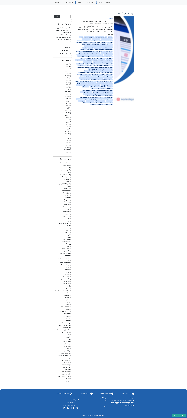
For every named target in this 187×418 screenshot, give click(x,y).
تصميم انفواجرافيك (67, 281)
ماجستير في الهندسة (66, 332)
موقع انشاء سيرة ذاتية (99, 102)
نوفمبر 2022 (68, 112)
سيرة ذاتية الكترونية (95, 79)
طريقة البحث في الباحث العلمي (64, 311)
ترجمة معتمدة (67, 271)
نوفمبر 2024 (68, 72)
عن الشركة (79, 2)
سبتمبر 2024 (68, 75)
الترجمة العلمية (67, 204)
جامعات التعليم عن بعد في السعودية (63, 290)
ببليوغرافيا (69, 234)
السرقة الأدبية (68, 222)
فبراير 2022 (68, 128)
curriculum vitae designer (106, 39)
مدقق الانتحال (68, 338)
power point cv (109, 60)
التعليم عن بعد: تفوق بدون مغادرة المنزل (63, 35)
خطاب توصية (68, 299)
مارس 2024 (68, 86)
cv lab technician (100, 46)
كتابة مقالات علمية (67, 327)
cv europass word (92, 42)
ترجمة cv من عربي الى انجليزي (106, 71)
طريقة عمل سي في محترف (106, 85)
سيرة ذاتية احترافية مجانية (106, 79)
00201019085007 (126, 393)
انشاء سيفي (80, 65)
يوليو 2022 (68, 119)
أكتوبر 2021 (68, 135)
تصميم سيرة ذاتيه (108, 78)
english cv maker (99, 55)
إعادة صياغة (68, 181)
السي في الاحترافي (108, 63)
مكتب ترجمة (68, 350)
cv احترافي (98, 53)
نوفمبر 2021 (68, 133)
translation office (67, 164)
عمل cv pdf (109, 86)
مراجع (69, 339)
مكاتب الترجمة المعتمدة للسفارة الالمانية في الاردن (101, 99)
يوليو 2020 (68, 151)
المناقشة (69, 227)
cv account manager (86, 39)
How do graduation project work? (63, 38)
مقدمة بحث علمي (67, 345)
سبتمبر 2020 (68, 147)
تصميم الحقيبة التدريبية (66, 280)
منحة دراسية (68, 369)
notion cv (89, 58)
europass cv (79, 55)
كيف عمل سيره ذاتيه (90, 95)
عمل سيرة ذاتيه (85, 86)
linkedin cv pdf (95, 58)
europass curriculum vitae (89, 55)
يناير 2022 (69, 130)
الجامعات (69, 209)
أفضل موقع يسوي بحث (65, 176)
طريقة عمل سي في (81, 83)
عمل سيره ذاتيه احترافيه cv (106, 88)
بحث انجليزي (68, 236)
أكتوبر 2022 (68, 114)
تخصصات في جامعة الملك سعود (64, 259)
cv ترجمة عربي (86, 53)
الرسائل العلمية (67, 220)
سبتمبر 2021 (68, 137)
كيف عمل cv (98, 95)
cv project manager (90, 49)
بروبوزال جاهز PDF (67, 252)
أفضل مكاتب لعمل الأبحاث (65, 174)
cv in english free (95, 44)
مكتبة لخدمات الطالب (66, 364)
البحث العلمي (68, 197)
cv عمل (80, 53)
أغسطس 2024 (67, 77)
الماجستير (69, 225)
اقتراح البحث (68, 187)
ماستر (100, 415)
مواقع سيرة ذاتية (90, 101)
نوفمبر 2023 (68, 93)
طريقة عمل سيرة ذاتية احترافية (93, 85)
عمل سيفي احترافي (95, 88)
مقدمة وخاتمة (67, 346)
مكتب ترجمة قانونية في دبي (65, 354)
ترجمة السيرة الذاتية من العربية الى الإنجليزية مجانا (89, 72)
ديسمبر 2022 (68, 110)
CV (99, 39)
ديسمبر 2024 (68, 70)
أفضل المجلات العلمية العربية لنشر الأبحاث (63, 172)
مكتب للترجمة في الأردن (100, 101)
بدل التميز (69, 246)
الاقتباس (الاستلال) (67, 192)
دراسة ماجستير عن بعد (66, 306)
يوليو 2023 (68, 98)
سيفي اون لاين (83, 81)
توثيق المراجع (68, 287)
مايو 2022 (68, 123)
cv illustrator (103, 44)
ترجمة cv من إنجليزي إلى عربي (83, 67)
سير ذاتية (92, 78)
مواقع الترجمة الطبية (66, 371)
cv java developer (108, 46)
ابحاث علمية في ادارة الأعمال (65, 185)
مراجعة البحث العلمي (66, 341)
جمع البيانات (68, 292)
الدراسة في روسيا (67, 216)
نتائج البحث (68, 380)
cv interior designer (86, 44)
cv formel (85, 42)
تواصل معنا (58, 2)
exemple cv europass (90, 56)
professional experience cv (91, 60)
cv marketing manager (107, 48)
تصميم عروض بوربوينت (66, 283)
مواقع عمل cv (82, 101)
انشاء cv (87, 63)
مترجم (111, 18)
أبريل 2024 (68, 84)
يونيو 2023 (68, 100)
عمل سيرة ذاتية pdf (94, 86)
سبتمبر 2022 (68, 116)
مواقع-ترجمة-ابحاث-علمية (65, 373)
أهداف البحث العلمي (66, 180)
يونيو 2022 (68, 121)
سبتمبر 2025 (68, 63)
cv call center (109, 42)
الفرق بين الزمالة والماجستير (65, 223)
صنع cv (77, 81)
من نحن (105, 404)
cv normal (91, 48)
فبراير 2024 (68, 88)
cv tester (78, 51)
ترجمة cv (110, 67)
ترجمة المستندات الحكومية (65, 262)
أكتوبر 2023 (68, 95)
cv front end (79, 42)
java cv (100, 58)
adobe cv (110, 37)
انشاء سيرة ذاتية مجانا (97, 65)
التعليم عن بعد (68, 208)
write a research (67, 165)
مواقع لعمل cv (109, 102)
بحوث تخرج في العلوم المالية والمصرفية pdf (62, 244)
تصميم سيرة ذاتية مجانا (86, 76)
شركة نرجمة (68, 310)
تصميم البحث (68, 278)
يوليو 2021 (68, 140)
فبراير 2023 (68, 107)
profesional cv (101, 60)
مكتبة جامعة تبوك (67, 362)
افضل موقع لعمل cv (87, 62)
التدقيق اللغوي (67, 201)
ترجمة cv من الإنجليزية (107, 69)
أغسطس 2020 (67, 149)
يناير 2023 (69, 109)
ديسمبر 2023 (68, 91)
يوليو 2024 (68, 79)
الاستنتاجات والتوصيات (66, 190)
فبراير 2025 (68, 67)
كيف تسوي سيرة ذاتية (107, 95)
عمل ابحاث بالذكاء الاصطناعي (64, 315)
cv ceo (98, 42)
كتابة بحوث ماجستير (67, 322)
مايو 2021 (68, 144)
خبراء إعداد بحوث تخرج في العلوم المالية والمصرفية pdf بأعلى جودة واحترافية (62, 28)
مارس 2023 (68, 105)
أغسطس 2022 (67, 117)
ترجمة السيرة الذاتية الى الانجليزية (91, 71)
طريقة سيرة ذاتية (100, 83)
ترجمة (69, 260)
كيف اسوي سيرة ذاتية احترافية (88, 90)
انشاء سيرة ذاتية (80, 63)
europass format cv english (106, 56)
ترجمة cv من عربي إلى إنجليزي (95, 69)
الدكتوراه (69, 218)
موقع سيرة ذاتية (108, 104)
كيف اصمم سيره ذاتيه (107, 94)
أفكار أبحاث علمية (67, 178)
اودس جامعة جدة (67, 232)
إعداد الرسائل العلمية (66, 183)
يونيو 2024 (68, 81)
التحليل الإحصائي (67, 199)
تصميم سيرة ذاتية (108, 76)
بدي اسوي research (66, 248)
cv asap (88, 40)
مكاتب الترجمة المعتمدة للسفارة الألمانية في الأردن (90, 97)
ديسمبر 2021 (68, 132)
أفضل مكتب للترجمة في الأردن (106, 62)
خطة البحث (68, 301)
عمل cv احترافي (103, 86)
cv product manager (99, 49)
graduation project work (65, 162)
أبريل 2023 (68, 103)
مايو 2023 (68, 102)
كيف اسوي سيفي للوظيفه (86, 92)
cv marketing (87, 46)
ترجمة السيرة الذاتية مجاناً (106, 72)
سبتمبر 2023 (68, 96)
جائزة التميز (68, 289)
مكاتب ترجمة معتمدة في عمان (83, 99)
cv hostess (109, 44)
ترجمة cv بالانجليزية (103, 67)
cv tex (110, 53)
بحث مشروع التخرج (67, 239)
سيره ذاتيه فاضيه (91, 81)
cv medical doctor (97, 48)
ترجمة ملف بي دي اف (66, 273)
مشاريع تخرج (68, 343)
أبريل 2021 (68, 146)
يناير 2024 (69, 89)
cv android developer (100, 40)
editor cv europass (108, 55)
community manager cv (89, 37)
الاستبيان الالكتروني (67, 188)
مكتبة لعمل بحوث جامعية (65, 366)
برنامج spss (68, 250)
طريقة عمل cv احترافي (91, 83)
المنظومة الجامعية (67, 229)
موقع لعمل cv (93, 104)
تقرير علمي (68, 285)
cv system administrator (87, 51)
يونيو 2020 (68, 153)
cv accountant (109, 40)
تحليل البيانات (68, 257)
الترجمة (69, 202)
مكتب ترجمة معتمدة (66, 361)
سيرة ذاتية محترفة (108, 81)
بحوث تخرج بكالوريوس (66, 241)
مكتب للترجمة (109, 101)
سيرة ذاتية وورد (100, 81)
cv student (95, 51)
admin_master (93, 24)
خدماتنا (100, 2)
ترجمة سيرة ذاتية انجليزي (99, 74)
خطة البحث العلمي (67, 303)
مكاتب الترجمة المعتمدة (65, 348)
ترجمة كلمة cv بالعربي (88, 74)
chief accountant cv (99, 37)
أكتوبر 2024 (68, 74)
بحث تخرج (69, 238)
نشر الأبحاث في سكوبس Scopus (64, 382)
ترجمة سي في (109, 74)
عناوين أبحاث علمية (67, 317)
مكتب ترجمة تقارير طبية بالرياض (64, 352)
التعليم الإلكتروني (67, 206)
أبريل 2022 (68, 124)
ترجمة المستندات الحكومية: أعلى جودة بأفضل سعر (63, 40)
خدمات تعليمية (67, 296)
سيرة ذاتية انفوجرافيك (85, 79)
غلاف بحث (68, 318)
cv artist (93, 40)
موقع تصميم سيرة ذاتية (88, 102)
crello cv (81, 37)
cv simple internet (108, 51)
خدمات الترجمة (90, 2)
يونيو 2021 (68, 142)
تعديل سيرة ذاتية (99, 78)
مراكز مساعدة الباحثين (107, 97)
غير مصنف (68, 320)
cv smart (101, 51)
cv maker (93, 46)
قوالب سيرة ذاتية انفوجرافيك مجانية (104, 90)
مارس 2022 (68, 126)
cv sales (82, 49)
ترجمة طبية (68, 267)
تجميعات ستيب (67, 255)
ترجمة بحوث (68, 266)
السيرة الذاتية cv (99, 63)
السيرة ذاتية (92, 63)
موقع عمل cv (101, 104)
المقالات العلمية (69, 2)
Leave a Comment (103, 24)
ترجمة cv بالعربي (94, 67)
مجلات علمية (68, 336)
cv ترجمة (92, 53)
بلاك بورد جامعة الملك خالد (65, 253)
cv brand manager (81, 40)
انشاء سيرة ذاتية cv (108, 65)
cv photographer (108, 49)
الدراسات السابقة (67, 213)
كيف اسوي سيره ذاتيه (107, 92)
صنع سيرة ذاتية (109, 83)
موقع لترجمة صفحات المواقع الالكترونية (64, 377)
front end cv (109, 58)
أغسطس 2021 (67, 139)
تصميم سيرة (79, 74)
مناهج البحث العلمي (66, 368)
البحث (69, 14)
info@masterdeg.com (105, 393)
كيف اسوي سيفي (97, 92)
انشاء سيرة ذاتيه (88, 65)
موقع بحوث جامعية (66, 375)
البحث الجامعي (68, 195)
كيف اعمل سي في (97, 94)
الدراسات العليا (68, 215)
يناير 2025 (69, 68)
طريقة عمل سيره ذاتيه (80, 85)
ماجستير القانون (67, 331)
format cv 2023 (81, 56)
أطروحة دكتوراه (67, 169)
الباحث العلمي (68, 194)
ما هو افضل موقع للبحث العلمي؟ (63, 329)
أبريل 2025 (68, 65)
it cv (104, 58)
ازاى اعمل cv (95, 62)
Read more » (110, 34)
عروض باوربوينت (67, 313)
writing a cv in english (80, 60)
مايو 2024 (68, 82)
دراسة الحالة (68, 304)
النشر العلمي (68, 231)
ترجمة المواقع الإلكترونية (65, 264)
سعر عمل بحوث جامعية (66, 308)
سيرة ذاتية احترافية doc (84, 78)
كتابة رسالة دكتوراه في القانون (64, 325)
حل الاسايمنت (68, 294)
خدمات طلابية (68, 297)
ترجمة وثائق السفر (67, 276)
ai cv (106, 37)
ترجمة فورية (68, 269)
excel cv (97, 56)
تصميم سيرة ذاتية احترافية (97, 76)
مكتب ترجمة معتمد (66, 359)
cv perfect (85, 48)
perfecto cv (83, 58)
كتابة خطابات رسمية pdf (66, 324)
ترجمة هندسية (68, 274)
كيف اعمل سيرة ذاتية (87, 94)
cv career (103, 42)
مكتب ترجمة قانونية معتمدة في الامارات (64, 356)
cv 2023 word (95, 39)
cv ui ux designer (104, 53)
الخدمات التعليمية (67, 211)
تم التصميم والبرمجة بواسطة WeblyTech (90, 415)
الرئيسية (108, 2)
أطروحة (69, 167)
